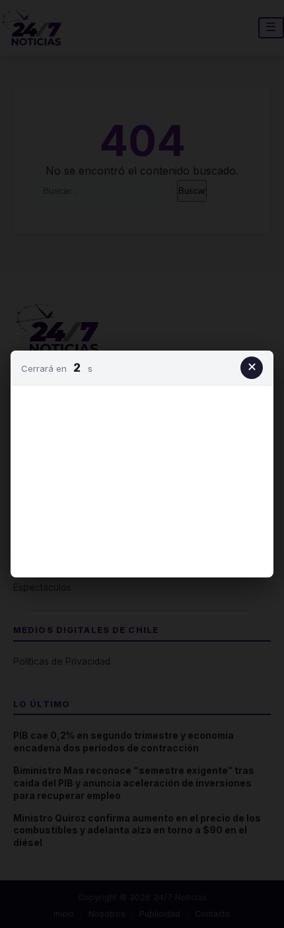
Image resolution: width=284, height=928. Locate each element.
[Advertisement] (142, 479)
